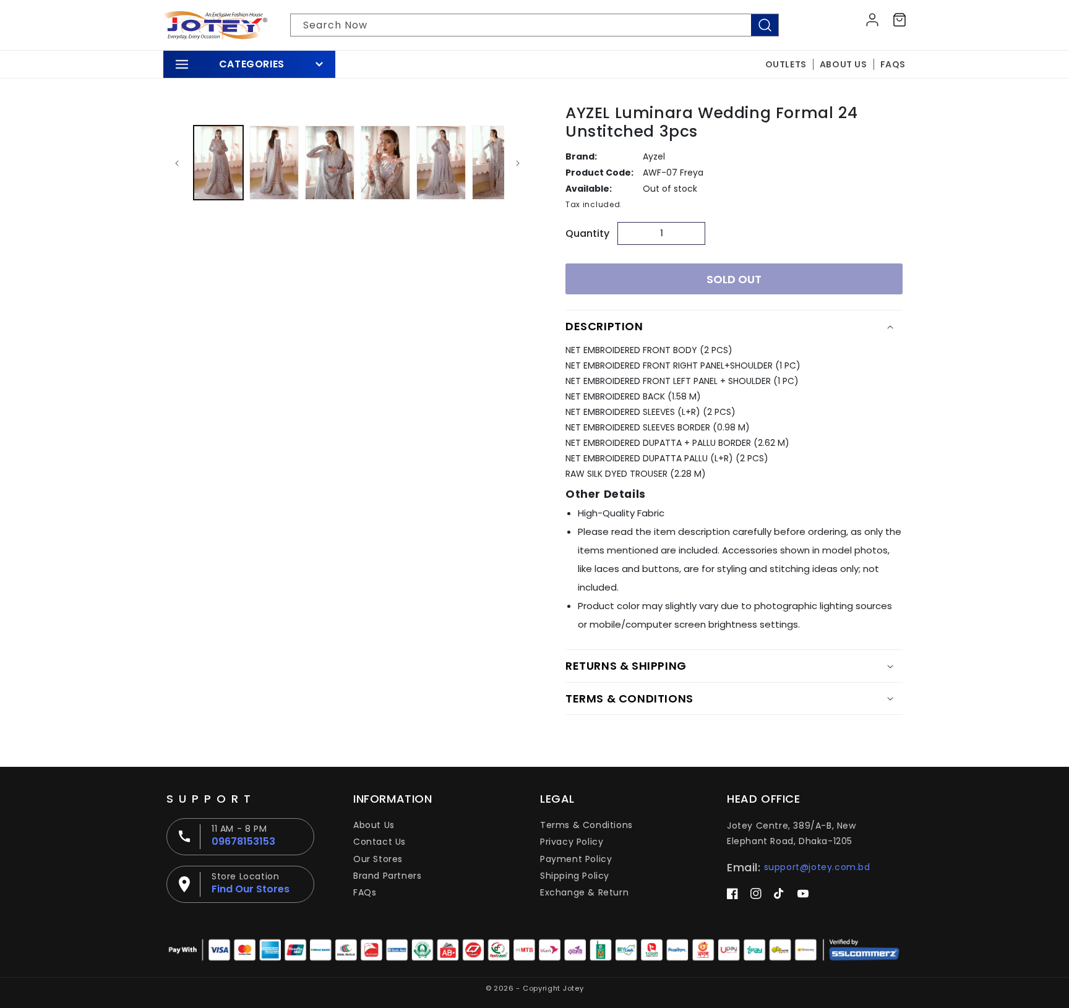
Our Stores (378, 859)
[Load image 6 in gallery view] (497, 163)
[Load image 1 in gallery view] (218, 163)
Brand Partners (387, 875)
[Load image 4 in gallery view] (385, 163)
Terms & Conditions (586, 825)
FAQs (364, 892)
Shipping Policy (574, 875)
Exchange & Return (584, 892)
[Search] (764, 25)
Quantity (587, 233)
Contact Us (379, 841)
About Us (374, 825)
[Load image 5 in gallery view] (441, 163)
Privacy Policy (571, 841)
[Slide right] (517, 162)
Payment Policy (576, 859)
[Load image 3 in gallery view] (329, 163)
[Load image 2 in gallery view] (274, 163)
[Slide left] (177, 162)
